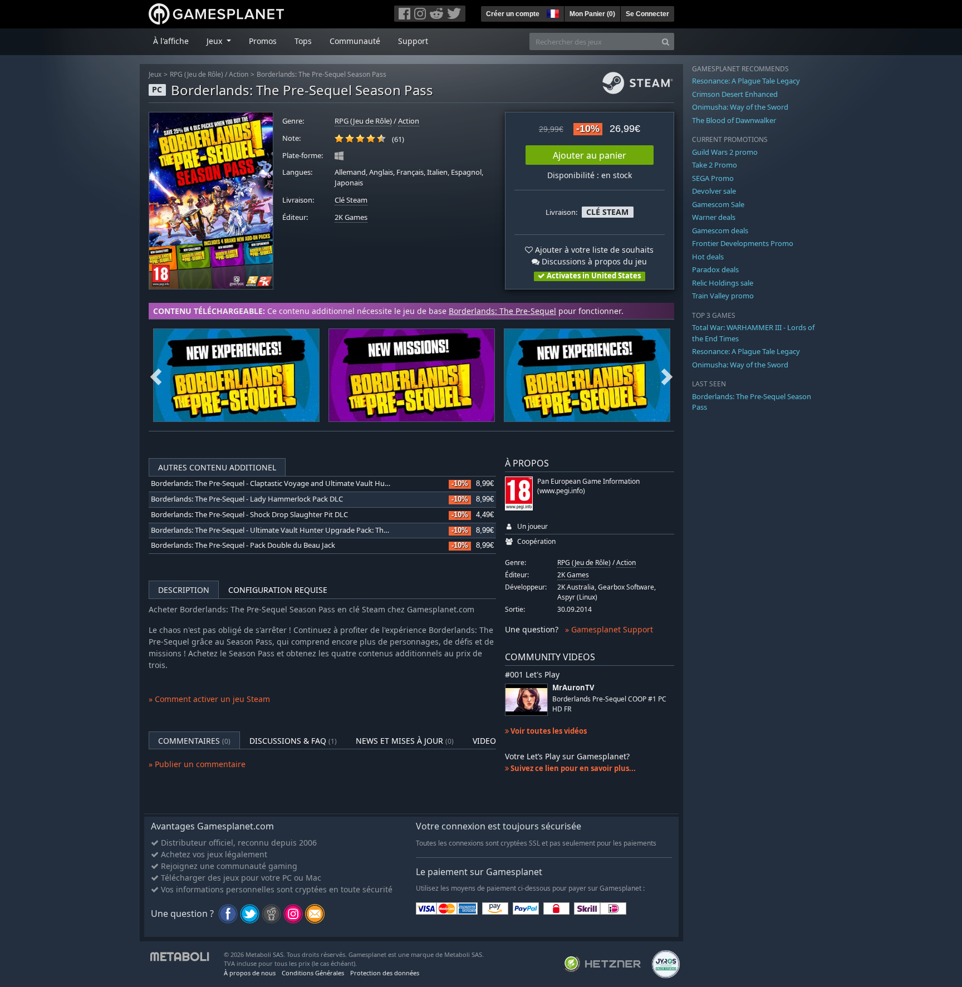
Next (667, 375)
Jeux (155, 74)
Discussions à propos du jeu (593, 261)
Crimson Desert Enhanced (735, 94)
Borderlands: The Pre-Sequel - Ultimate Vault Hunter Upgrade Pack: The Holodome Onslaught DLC (314, 530)
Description (183, 590)
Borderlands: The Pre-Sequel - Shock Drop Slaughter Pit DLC (249, 514)
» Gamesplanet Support (609, 629)
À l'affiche (171, 41)
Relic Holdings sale (722, 283)
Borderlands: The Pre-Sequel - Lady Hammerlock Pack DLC (247, 499)
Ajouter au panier (589, 155)
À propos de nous (250, 973)
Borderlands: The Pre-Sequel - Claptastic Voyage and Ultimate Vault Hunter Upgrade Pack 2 (302, 483)
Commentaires (194, 740)
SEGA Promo (713, 178)
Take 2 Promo (714, 165)
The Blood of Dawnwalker (734, 120)
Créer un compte (512, 14)
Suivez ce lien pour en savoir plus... (572, 768)
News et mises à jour (405, 740)
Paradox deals (715, 269)
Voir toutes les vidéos (548, 731)
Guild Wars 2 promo (725, 152)
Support (413, 41)
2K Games (351, 217)
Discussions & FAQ (293, 740)
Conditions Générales (313, 973)
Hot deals (708, 257)
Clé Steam (351, 200)
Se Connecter (647, 14)
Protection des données (384, 973)
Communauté (355, 41)
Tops (303, 41)
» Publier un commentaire (197, 764)
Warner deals (713, 217)
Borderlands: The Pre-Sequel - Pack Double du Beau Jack (243, 545)
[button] (551, 12)
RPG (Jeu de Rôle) (196, 74)
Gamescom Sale (718, 204)
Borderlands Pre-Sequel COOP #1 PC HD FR (609, 704)
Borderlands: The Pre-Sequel (502, 311)
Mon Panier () (592, 14)
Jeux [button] (215, 41)
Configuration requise (277, 590)
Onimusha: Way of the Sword (740, 107)
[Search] (665, 41)
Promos (263, 41)
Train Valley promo (723, 296)
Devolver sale (714, 191)
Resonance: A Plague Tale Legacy (746, 81)
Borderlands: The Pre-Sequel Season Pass (321, 74)
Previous (156, 375)
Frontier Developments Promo (742, 243)
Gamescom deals (720, 230)
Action (238, 74)
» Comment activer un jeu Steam (209, 699)
